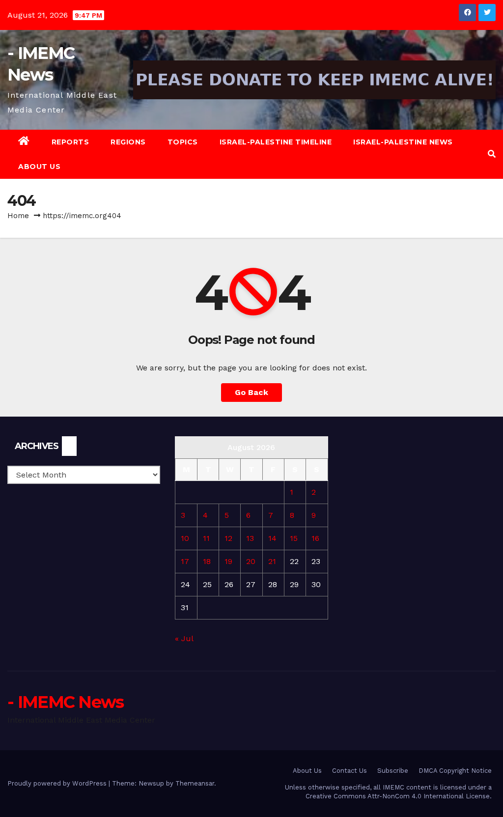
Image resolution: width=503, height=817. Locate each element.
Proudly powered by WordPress (58, 783)
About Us (39, 166)
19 (228, 561)
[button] (492, 154)
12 (228, 538)
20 (250, 561)
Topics (183, 142)
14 (272, 538)
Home (18, 215)
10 (185, 538)
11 (206, 538)
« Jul (184, 638)
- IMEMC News (65, 702)
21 (272, 561)
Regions (128, 142)
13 (250, 538)
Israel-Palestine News (403, 142)
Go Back (251, 392)
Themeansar (194, 783)
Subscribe (392, 770)
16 (315, 538)
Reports (70, 142)
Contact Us (349, 770)
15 (294, 538)
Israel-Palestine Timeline (276, 142)
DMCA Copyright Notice (455, 770)
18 (207, 561)
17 (185, 561)
